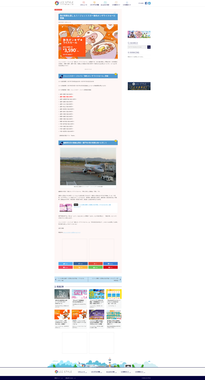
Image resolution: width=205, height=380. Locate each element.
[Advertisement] (75, 249)
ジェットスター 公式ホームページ (71, 232)
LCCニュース (83, 4)
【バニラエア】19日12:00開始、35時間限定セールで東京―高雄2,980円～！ (96, 302)
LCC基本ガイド (116, 4)
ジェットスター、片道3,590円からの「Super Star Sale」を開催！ (61, 322)
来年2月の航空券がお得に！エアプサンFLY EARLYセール (61, 302)
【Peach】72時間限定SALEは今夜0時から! (78, 301)
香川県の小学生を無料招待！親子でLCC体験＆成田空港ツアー (114, 322)
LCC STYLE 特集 (94, 4)
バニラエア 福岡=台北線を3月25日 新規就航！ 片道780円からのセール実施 (96, 322)
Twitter (149, 3)
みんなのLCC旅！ (105, 4)
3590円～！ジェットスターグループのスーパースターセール (79, 322)
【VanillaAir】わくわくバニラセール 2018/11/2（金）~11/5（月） (113, 302)
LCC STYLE (63, 3)
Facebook (146, 3)
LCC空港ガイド (127, 4)
